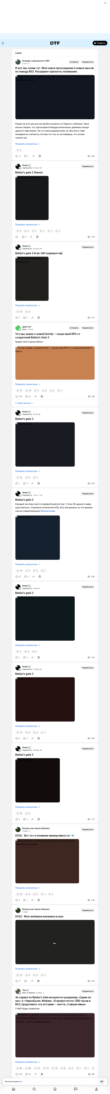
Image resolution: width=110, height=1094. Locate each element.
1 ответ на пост (23, 403)
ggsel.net (26, 327)
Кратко (75, 62)
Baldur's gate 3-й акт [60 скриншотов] (38, 253)
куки (20, 1081)
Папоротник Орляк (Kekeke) (36, 828)
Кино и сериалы (28, 993)
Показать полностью (26, 144)
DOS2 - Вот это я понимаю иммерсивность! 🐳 (44, 835)
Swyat (25, 165)
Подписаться (87, 62)
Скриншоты (27, 168)
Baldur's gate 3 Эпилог (29, 172)
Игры (24, 329)
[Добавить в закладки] (25, 981)
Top (24, 990)
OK (101, 1081)
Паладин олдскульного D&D (36, 61)
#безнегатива (48, 511)
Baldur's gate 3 (24, 418)
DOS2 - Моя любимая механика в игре (39, 916)
